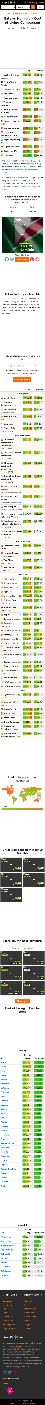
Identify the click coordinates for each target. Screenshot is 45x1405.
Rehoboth (5, 1254)
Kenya (27, 1320)
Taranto (4, 1152)
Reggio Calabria (8, 1169)
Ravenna (5, 1147)
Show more (22, 1001)
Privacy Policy (29, 1403)
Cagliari (4, 1164)
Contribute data (22, 379)
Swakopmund (7, 1245)
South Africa (30, 1316)
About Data (15, 1403)
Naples (4, 1075)
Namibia (34, 13)
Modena (4, 1130)
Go (33, 7)
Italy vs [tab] (15, 948)
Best (41, 2)
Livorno (4, 1181)
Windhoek (6, 1237)
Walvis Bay (6, 1241)
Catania (4, 1100)
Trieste (4, 1139)
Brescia (4, 1126)
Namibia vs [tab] (28, 948)
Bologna (5, 1088)
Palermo (5, 1083)
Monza (4, 1177)
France (27, 1305)
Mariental (5, 1266)
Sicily (5, 1312)
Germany (28, 1301)
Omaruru (5, 1275)
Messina (5, 1135)
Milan (3, 1066)
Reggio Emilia (7, 1143)
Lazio (5, 1308)
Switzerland (30, 1312)
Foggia (4, 1160)
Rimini (3, 1186)
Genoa (4, 1079)
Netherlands (30, 1308)
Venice (4, 1109)
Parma (4, 1122)
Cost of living (30, 2)
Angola (27, 1324)
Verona (4, 1105)
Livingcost (34, 28)
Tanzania (28, 1328)
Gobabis (5, 1262)
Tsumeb (4, 1258)
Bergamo (5, 1156)
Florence (5, 1092)
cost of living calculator (14, 1346)
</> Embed (22, 259)
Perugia (4, 1173)
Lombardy (7, 1301)
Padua (4, 1117)
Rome (3, 1062)
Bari (2, 1096)
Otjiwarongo (7, 1249)
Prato (3, 1113)
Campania (7, 1305)
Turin (3, 1071)
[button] (6, 259)
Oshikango (6, 1271)
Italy (25, 13)
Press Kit (7, 1383)
